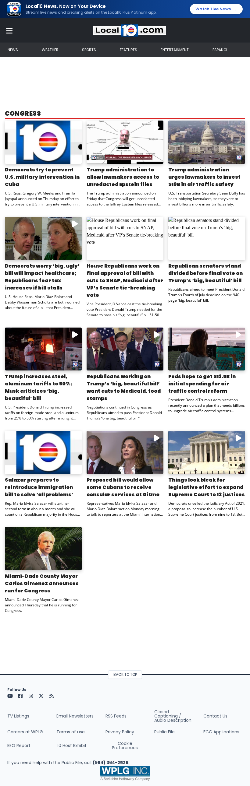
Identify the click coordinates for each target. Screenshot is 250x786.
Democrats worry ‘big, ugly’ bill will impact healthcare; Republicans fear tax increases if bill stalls (42, 276)
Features (128, 49)
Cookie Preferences (125, 745)
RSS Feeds (116, 716)
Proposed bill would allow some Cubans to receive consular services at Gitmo (123, 487)
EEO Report (18, 745)
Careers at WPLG (25, 732)
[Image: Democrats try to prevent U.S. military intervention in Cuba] (43, 142)
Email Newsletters (75, 716)
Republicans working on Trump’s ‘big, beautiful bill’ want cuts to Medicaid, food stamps (124, 387)
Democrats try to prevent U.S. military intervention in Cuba (42, 177)
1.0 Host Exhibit (71, 745)
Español (220, 49)
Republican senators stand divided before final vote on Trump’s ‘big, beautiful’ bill (205, 273)
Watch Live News (216, 9)
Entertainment (175, 49)
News (13, 49)
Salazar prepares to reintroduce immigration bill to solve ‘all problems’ (39, 487)
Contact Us (215, 716)
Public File (164, 732)
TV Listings (18, 716)
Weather (50, 49)
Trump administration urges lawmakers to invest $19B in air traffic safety (204, 177)
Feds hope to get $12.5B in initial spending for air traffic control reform (202, 384)
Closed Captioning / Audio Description (172, 716)
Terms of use (70, 732)
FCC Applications (221, 732)
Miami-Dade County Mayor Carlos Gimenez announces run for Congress (42, 583)
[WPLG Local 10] (129, 30)
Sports (89, 49)
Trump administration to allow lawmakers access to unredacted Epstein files (123, 177)
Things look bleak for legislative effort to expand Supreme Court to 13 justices (206, 487)
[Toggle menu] (9, 30)
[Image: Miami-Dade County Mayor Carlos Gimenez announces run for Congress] (43, 548)
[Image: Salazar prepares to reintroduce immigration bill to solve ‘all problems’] (43, 452)
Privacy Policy (119, 732)
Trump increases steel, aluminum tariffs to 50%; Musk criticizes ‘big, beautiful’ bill (38, 387)
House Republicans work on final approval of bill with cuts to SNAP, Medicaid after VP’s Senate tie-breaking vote (125, 280)
